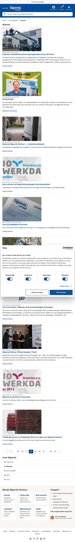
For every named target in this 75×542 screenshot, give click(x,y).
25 (18, 451)
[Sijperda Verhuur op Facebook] (34, 538)
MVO (8, 475)
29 (35, 451)
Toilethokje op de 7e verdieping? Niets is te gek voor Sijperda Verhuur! (32, 437)
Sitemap (12, 531)
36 (51, 451)
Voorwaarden (46, 531)
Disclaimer (35, 531)
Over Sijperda (13, 20)
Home (4, 20)
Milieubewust (25, 509)
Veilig (38, 509)
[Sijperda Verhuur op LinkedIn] (30, 538)
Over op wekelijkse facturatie (14, 225)
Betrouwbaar (41, 495)
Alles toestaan (61, 292)
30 (39, 451)
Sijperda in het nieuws (9, 111)
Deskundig (24, 495)
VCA (8, 479)
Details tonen (64, 286)
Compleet (8, 509)
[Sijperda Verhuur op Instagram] (37, 538)
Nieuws (9, 466)
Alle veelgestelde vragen (60, 511)
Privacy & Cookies (24, 531)
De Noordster (8, 99)
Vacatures (56, 531)
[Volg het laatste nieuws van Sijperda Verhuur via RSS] (44, 538)
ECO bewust (11, 471)
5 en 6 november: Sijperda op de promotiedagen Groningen (27, 307)
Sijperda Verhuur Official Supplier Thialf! (19, 352)
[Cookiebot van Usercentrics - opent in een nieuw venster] (64, 248)
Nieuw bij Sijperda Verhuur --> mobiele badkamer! (23, 144)
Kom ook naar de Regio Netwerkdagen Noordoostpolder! (26, 184)
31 (43, 451)
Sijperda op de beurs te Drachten (16, 397)
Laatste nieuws (7, 66)
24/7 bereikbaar (60, 516)
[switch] (28, 279)
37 (55, 451)
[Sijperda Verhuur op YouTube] (41, 538)
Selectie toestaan (37, 292)
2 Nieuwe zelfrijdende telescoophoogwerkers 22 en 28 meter (28, 54)
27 (27, 451)
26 (22, 451)
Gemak (7, 495)
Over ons (9, 462)
